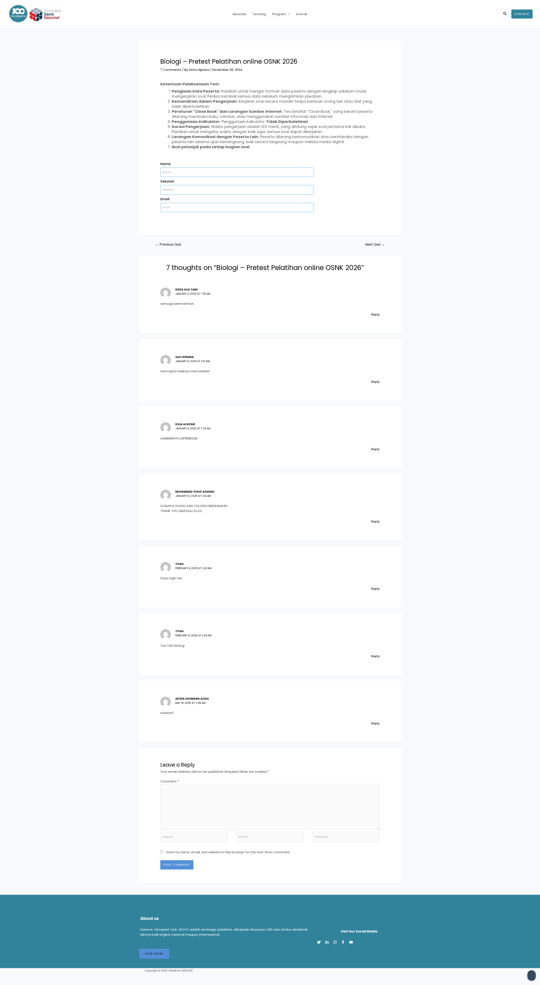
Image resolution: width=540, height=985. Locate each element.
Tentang (259, 14)
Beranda (239, 14)
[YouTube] (351, 942)
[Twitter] (319, 942)
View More (154, 954)
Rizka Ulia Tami (186, 289)
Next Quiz (375, 244)
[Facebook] (343, 942)
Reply (375, 314)
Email (165, 199)
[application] (288, 14)
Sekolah (167, 181)
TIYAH (179, 564)
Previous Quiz (168, 244)
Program (279, 14)
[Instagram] (335, 942)
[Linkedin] (327, 942)
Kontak (301, 14)
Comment (169, 781)
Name (165, 164)
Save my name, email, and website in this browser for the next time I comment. (228, 852)
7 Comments (170, 69)
